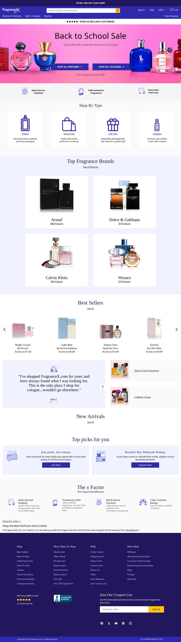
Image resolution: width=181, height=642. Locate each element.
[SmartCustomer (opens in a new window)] (25, 603)
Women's (12, 16)
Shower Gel (59, 561)
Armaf (56, 221)
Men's (32, 16)
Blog (129, 570)
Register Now (145, 465)
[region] (54, 383)
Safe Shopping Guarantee (140, 565)
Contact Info (96, 565)
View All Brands (90, 167)
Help (151, 9)
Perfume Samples (26, 579)
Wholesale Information (138, 556)
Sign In (141, 9)
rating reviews (28, 596)
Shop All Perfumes (68, 66)
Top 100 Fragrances (63, 583)
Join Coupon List (98, 583)
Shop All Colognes (110, 66)
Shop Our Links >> (12, 521)
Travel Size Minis (25, 574)
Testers (20, 570)
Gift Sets (58, 579)
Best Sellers (22, 552)
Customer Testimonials (138, 561)
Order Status (96, 552)
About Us (95, 570)
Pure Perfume (61, 570)
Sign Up (156, 609)
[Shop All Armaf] (57, 195)
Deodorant (59, 552)
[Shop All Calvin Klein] (57, 253)
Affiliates (131, 552)
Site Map (131, 579)
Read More (131, 530)
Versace (124, 279)
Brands (47, 16)
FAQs (93, 574)
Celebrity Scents (25, 561)
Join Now (56, 465)
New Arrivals (23, 556)
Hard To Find (23, 565)
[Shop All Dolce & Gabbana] (124, 195)
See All (90, 308)
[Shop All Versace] (124, 253)
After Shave (59, 556)
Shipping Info (97, 556)
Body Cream (60, 565)
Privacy (130, 574)
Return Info (96, 561)
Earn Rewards (97, 579)
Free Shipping (171, 16)
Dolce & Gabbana (124, 221)
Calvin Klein (56, 279)
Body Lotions (60, 574)
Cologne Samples (25, 583)
